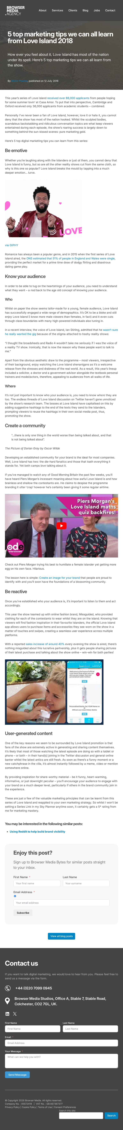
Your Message (13, 1051)
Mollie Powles (19, 80)
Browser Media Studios (34, 998)
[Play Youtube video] (61, 525)
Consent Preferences (65, 1107)
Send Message (17, 1074)
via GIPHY (11, 245)
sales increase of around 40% (45, 644)
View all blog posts (61, 936)
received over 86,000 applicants (68, 98)
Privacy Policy (12, 1107)
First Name (20, 877)
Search (111, 1115)
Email (8, 1037)
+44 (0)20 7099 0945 (33, 988)
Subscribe (23, 912)
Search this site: (67, 1110)
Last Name (70, 877)
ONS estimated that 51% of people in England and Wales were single (70, 258)
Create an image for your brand (59, 577)
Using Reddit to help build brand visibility (37, 831)
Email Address (22, 892)
